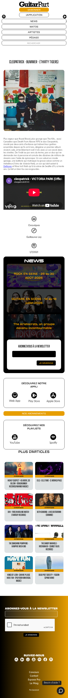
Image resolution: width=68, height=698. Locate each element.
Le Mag (34, 683)
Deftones (7, 166)
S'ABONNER (34, 9)
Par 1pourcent (34, 690)
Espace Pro (34, 680)
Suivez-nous (34, 655)
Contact (34, 676)
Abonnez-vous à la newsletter (34, 346)
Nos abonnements (34, 413)
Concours (34, 672)
